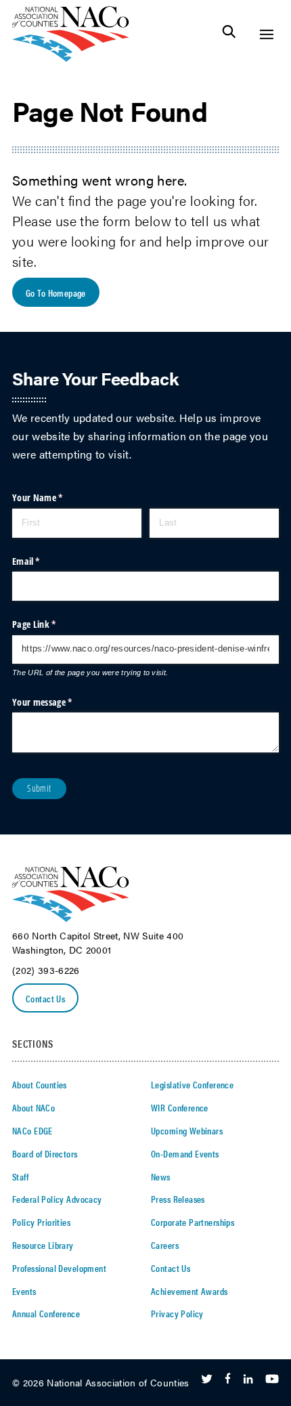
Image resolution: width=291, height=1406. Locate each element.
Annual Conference (46, 1313)
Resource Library (43, 1245)
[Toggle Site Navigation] (266, 34)
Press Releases (178, 1199)
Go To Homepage (56, 292)
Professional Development (59, 1268)
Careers (165, 1245)
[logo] (70, 58)
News (161, 1176)
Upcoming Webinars (187, 1130)
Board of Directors (45, 1153)
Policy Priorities (41, 1222)
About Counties (39, 1084)
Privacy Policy (177, 1313)
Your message (59, 702)
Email (43, 561)
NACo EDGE (32, 1130)
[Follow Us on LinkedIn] (248, 1379)
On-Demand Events (185, 1153)
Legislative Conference (192, 1084)
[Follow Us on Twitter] (206, 1379)
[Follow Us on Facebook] (228, 1379)
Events (24, 1291)
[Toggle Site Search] (229, 34)
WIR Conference (179, 1107)
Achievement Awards (189, 1291)
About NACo (33, 1107)
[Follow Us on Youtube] (272, 1379)
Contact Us (45, 998)
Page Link (50, 624)
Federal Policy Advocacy (57, 1199)
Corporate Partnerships (192, 1222)
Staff (20, 1176)
